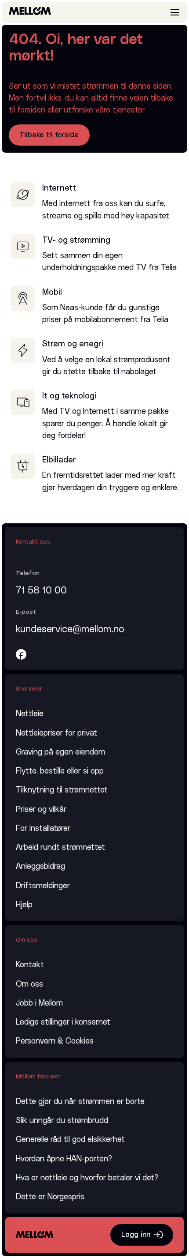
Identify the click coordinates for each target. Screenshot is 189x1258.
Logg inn (135, 1234)
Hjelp (24, 905)
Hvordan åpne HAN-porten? (64, 1159)
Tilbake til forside (49, 135)
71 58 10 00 (41, 591)
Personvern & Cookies (55, 1041)
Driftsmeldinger (43, 886)
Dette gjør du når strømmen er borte (80, 1101)
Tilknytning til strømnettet (62, 790)
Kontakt (30, 965)
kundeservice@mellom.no (70, 629)
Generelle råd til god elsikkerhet (70, 1139)
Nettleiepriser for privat (56, 733)
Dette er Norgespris (50, 1197)
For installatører (43, 828)
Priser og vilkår (41, 809)
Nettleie (30, 714)
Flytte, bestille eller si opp (60, 771)
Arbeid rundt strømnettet (60, 847)
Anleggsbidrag (40, 866)
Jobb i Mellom (39, 1003)
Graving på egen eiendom (60, 752)
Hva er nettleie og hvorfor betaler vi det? (87, 1178)
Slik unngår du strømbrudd (62, 1120)
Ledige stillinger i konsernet (63, 1022)
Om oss (29, 984)
